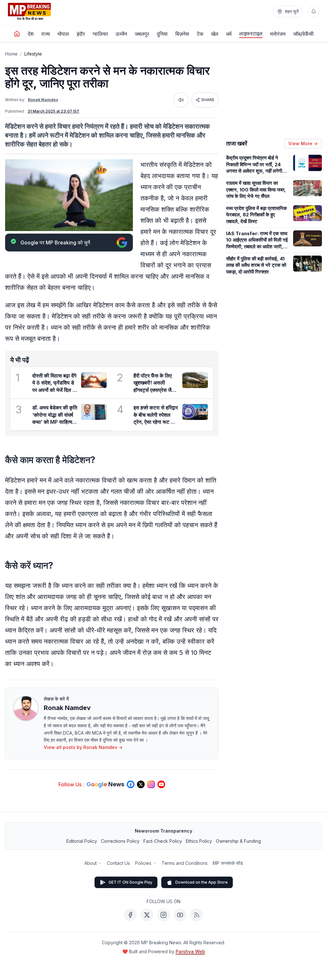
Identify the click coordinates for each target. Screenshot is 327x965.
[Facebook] (130, 915)
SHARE (207, 99)
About (90, 863)
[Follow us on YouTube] (161, 784)
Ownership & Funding (238, 841)
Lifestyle (33, 53)
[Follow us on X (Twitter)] (141, 784)
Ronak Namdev (43, 99)
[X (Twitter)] (147, 915)
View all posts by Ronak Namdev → (83, 747)
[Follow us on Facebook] (130, 784)
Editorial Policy (81, 841)
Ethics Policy (199, 841)
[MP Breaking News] (29, 11)
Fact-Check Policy (162, 841)
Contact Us (118, 863)
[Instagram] (163, 915)
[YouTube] (180, 915)
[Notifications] (313, 11)
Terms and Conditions (185, 863)
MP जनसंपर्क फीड (228, 863)
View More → (303, 143)
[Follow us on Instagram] (151, 784)
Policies (143, 863)
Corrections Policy (120, 841)
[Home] (17, 34)
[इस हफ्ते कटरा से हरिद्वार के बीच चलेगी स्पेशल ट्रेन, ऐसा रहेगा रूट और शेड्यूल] (195, 412)
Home (11, 53)
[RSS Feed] (196, 915)
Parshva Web (190, 951)
